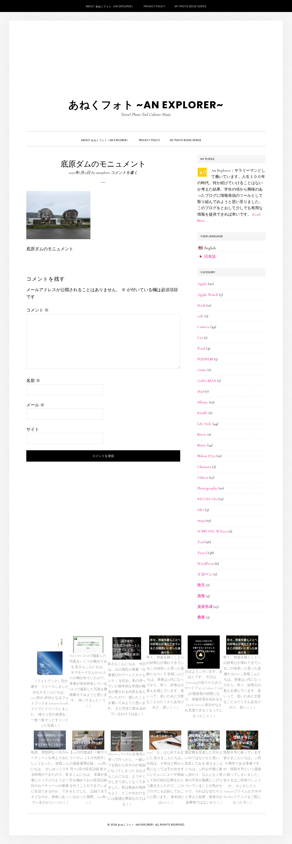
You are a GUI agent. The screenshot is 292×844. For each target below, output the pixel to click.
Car (200, 337)
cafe (200, 316)
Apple (202, 283)
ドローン (205, 574)
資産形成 (205, 606)
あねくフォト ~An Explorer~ (146, 105)
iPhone (202, 402)
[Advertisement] (146, 53)
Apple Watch (207, 294)
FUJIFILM (205, 359)
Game (202, 369)
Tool (201, 542)
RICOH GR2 (207, 499)
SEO (200, 509)
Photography (207, 488)
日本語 (210, 256)
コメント (37, 310)
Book (201, 305)
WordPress (205, 563)
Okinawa (204, 466)
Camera (203, 326)
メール (35, 405)
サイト (32, 429)
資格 (201, 595)
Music (201, 445)
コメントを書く (124, 172)
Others (202, 477)
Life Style (204, 423)
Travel (202, 552)
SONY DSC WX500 (212, 531)
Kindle (202, 412)
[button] (211, 136)
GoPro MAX (207, 380)
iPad (200, 391)
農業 (201, 617)
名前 (33, 380)
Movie (202, 434)
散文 (201, 585)
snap (201, 520)
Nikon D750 (206, 455)
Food (201, 348)
